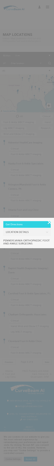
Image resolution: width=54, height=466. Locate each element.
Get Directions (14, 224)
